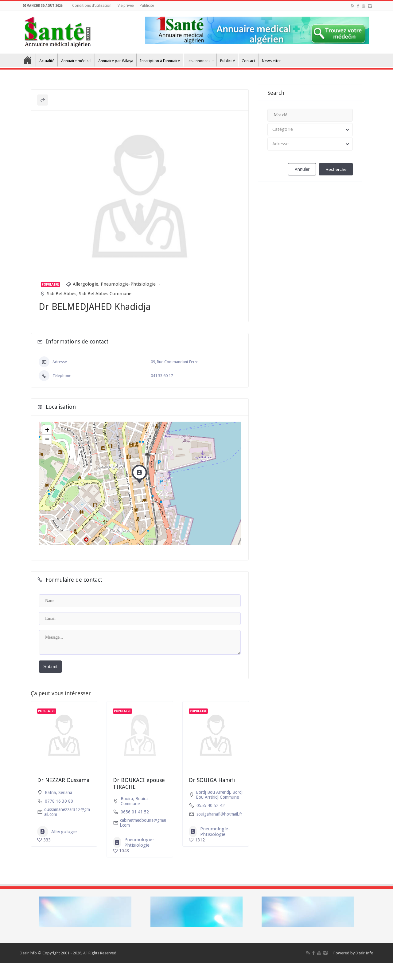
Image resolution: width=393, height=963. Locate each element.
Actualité (46, 60)
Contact (248, 60)
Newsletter (271, 60)
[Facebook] (358, 6)
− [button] (47, 439)
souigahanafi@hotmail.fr (219, 814)
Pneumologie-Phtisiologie (128, 284)
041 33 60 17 (162, 375)
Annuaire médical (76, 60)
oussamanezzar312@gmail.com (67, 812)
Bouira (127, 798)
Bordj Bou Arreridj (213, 792)
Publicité (147, 5)
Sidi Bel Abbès (61, 293)
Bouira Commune (134, 801)
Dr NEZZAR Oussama (63, 780)
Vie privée (126, 5)
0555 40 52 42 (210, 805)
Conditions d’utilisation (91, 5)
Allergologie (85, 284)
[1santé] (57, 30)
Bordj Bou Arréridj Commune (219, 795)
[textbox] (310, 129)
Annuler (302, 169)
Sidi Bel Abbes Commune (105, 293)
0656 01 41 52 (135, 811)
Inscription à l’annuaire (160, 60)
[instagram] (370, 6)
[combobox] (310, 129)
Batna (50, 792)
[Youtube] (363, 6)
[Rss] (352, 6)
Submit (50, 666)
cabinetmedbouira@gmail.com (143, 823)
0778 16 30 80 (59, 801)
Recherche (336, 169)
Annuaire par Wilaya (115, 60)
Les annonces (198, 60)
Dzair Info (364, 953)
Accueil (28, 60)
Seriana (65, 792)
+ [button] (47, 430)
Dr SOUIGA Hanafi (212, 780)
